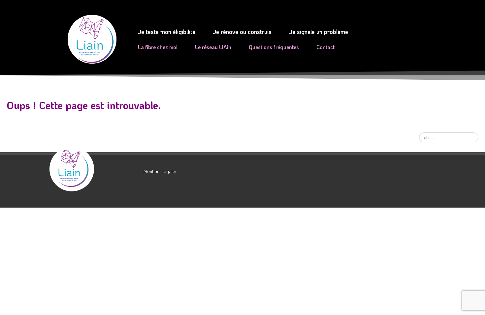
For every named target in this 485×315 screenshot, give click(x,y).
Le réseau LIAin (213, 46)
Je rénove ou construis (242, 32)
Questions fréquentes (274, 46)
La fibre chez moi (158, 46)
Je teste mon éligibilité (166, 32)
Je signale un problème (318, 32)
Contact (325, 46)
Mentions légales (161, 171)
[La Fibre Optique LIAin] (94, 169)
